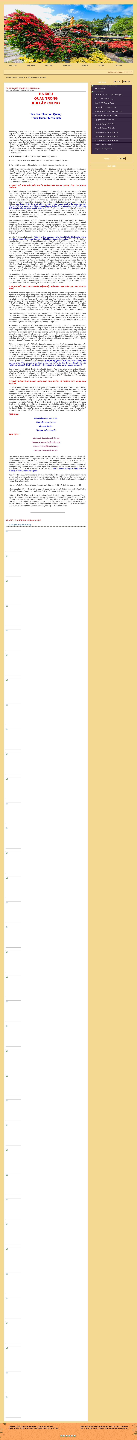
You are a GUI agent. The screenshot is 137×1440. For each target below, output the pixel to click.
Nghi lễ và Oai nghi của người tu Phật (106, 115)
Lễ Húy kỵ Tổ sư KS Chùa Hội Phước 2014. (108, 111)
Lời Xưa (122, 158)
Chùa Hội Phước (11, 77)
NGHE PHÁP (67, 65)
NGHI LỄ (85, 65)
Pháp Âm (126, 82)
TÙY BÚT (102, 65)
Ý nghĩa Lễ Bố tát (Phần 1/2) (103, 144)
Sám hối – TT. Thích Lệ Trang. (104, 103)
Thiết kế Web (42, 1426)
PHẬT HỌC (49, 65)
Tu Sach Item (21, 77)
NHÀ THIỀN (31, 65)
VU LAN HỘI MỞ (100, 89)
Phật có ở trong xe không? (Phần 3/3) (106, 140)
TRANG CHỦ (12, 65)
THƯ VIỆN (118, 65)
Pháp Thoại (102, 82)
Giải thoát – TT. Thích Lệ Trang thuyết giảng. (109, 95)
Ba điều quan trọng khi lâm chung (19, 525)
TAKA (51, 1426)
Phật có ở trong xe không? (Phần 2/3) (106, 136)
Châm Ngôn (111, 166)
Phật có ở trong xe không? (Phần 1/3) (106, 132)
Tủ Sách (107, 159)
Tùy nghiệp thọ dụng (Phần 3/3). (105, 119)
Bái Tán (117, 82)
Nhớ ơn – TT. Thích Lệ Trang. (104, 99)
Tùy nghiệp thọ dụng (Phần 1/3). (105, 128)
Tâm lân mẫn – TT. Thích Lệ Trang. (106, 107)
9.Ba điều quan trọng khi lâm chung (22, 90)
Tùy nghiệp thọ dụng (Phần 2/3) (104, 124)
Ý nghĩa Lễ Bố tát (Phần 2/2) (103, 149)
